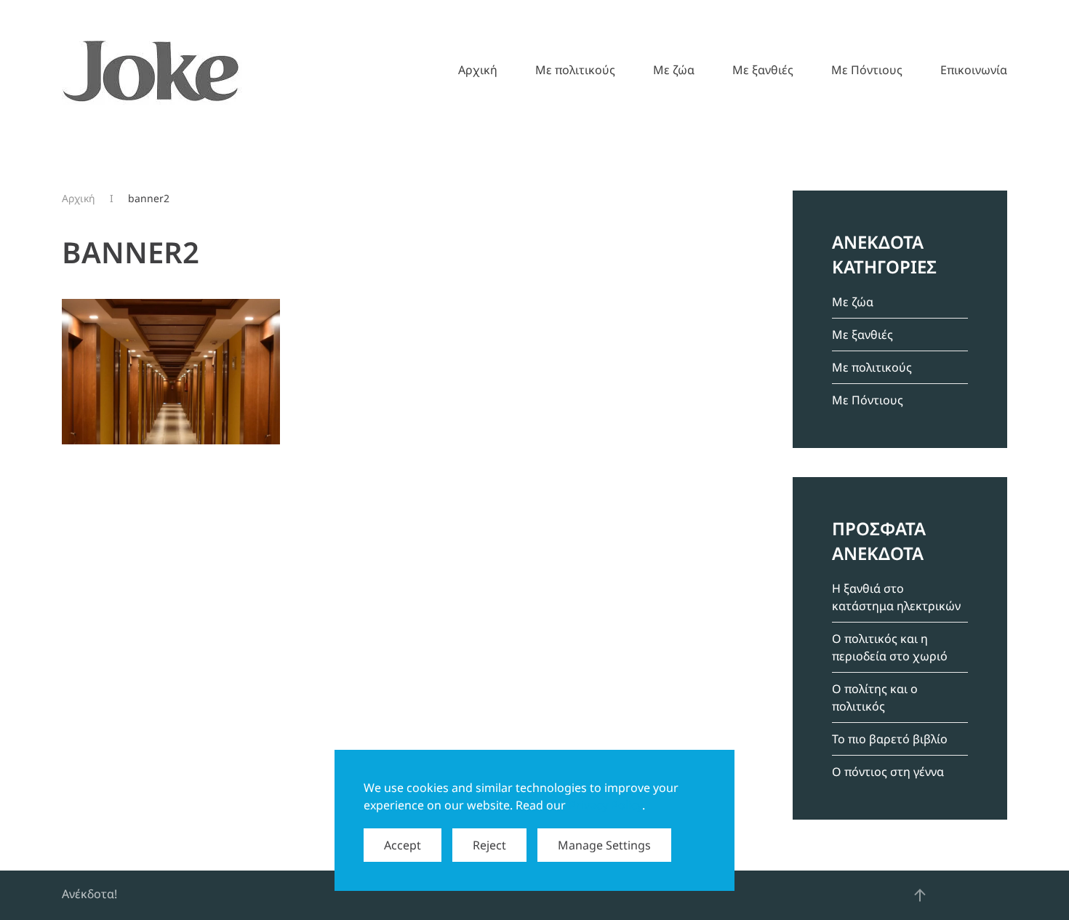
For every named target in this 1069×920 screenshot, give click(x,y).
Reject (489, 845)
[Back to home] (152, 69)
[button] (919, 895)
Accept (402, 845)
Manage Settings (604, 845)
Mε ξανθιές (762, 70)
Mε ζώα (673, 70)
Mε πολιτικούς (575, 70)
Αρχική (477, 70)
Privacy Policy (605, 805)
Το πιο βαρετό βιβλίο (890, 739)
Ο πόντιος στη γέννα (888, 772)
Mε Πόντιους (866, 70)
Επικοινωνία (973, 70)
